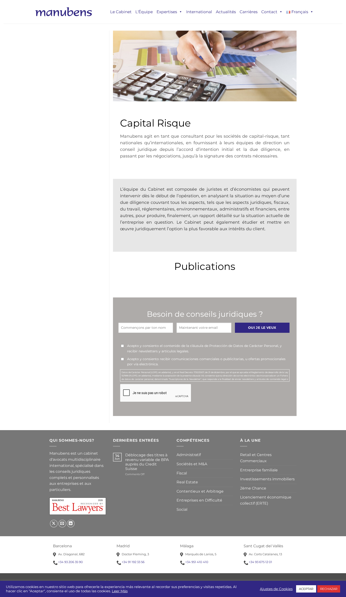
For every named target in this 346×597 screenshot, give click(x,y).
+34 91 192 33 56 (133, 562)
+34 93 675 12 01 (260, 562)
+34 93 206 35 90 (70, 562)
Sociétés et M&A (192, 464)
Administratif (189, 455)
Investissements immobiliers (267, 479)
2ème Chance (253, 488)
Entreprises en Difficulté (199, 500)
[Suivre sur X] (54, 523)
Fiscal (182, 473)
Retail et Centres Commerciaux (256, 458)
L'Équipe (144, 11)
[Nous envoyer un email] (62, 523)
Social (182, 509)
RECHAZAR (328, 589)
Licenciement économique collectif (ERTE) (265, 500)
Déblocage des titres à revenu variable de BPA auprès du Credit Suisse (147, 462)
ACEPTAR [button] (306, 589)
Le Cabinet (121, 11)
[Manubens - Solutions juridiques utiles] (63, 11)
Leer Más (120, 591)
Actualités (226, 11)
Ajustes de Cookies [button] (276, 589)
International (199, 11)
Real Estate (187, 482)
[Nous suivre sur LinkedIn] (71, 523)
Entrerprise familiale (259, 470)
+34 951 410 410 (196, 562)
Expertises (167, 11)
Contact (269, 11)
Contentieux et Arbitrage (200, 491)
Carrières (248, 11)
